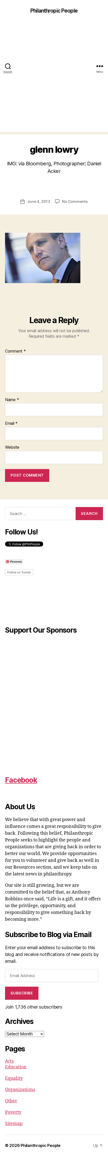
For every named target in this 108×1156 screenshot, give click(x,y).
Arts (9, 1061)
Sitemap (14, 1124)
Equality (14, 1078)
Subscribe (22, 993)
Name (12, 400)
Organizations (20, 1090)
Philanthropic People (54, 10)
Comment (15, 351)
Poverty (13, 1112)
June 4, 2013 (38, 201)
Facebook (21, 780)
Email (11, 423)
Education (16, 1067)
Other (11, 1101)
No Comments (74, 201)
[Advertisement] (54, 78)
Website (12, 447)
